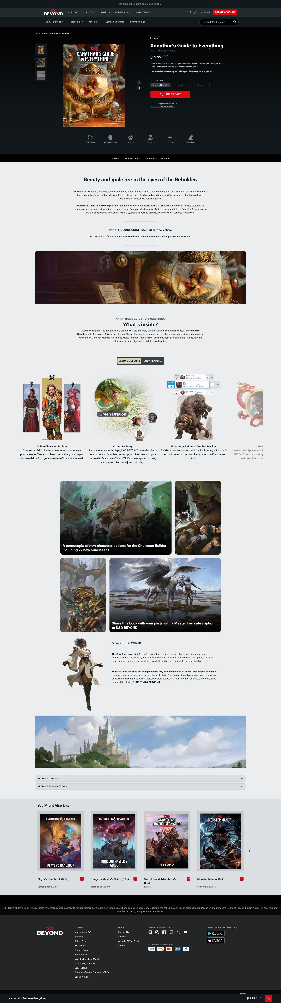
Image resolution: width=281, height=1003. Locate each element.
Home (37, 33)
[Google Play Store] (216, 933)
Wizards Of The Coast (128, 941)
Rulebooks (75, 21)
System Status (82, 954)
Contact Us (123, 932)
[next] (41, 86)
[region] (41, 63)
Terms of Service (235, 908)
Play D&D (73, 12)
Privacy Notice (252, 908)
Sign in (207, 12)
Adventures (94, 21)
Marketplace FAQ (83, 932)
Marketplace (143, 12)
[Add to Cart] (188, 879)
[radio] (160, 85)
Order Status (81, 968)
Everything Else (137, 21)
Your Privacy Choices (85, 963)
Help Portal (80, 945)
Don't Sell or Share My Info (87, 959)
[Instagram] (157, 932)
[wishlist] (189, 12)
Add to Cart (173, 94)
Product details (133, 158)
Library (104, 12)
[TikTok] (192, 932)
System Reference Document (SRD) (92, 972)
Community (121, 12)
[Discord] (150, 932)
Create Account (225, 12)
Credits (121, 945)
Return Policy (81, 941)
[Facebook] (164, 932)
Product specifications (157, 158)
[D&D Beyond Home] (53, 12)
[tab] (129, 361)
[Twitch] (171, 932)
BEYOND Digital (54, 21)
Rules (89, 12)
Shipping (79, 936)
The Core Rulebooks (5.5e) (126, 654)
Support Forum (82, 950)
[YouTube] (185, 932)
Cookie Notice (81, 977)
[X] (178, 932)
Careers (122, 936)
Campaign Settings (115, 21)
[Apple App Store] (216, 941)
